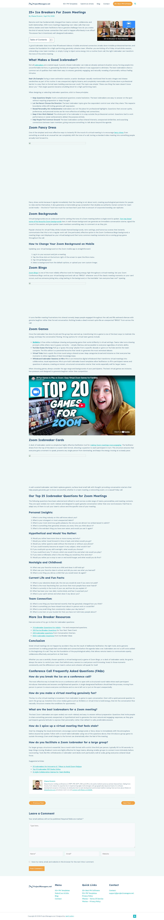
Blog (98, 4)
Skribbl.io (36, 342)
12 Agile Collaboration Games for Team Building (51, 772)
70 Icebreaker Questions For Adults (47, 627)
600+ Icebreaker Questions (43, 636)
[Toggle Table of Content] (50, 40)
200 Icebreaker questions (43, 633)
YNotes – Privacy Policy (91, 901)
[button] (122, 4)
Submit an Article (87, 4)
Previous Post (37, 803)
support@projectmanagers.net (121, 893)
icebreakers (39, 65)
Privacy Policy (87, 896)
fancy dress (118, 132)
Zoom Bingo (33, 273)
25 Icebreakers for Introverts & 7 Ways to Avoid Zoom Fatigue (57, 766)
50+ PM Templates (70, 4)
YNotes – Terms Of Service (92, 899)
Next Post (128, 803)
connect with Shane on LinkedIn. (82, 790)
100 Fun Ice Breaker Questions (44, 630)
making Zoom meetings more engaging (105, 445)
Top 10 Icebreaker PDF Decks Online (46, 769)
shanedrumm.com (50, 790)
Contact (106, 4)
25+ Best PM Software (91, 890)
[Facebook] (134, 916)
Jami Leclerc (69, 916)
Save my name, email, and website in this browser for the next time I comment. (63, 862)
